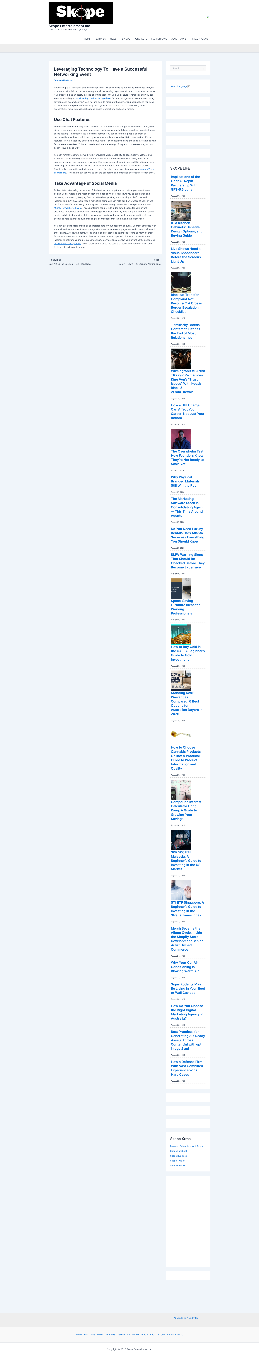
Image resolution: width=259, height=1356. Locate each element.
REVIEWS (110, 1334)
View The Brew (177, 1165)
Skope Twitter (177, 1160)
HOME (79, 1334)
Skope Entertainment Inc (69, 26)
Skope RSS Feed (178, 1155)
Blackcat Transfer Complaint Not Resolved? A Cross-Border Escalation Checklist (186, 303)
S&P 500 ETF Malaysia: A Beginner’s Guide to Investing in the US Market (186, 860)
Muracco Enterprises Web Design (187, 1146)
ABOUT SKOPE (157, 1334)
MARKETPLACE (140, 1334)
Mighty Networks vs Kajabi (67, 208)
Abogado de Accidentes (186, 1318)
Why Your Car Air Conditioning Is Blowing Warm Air (185, 967)
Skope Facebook (179, 1151)
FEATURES (89, 1334)
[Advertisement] (190, 1220)
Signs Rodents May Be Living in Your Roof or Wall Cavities (188, 988)
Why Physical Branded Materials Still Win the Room (185, 481)
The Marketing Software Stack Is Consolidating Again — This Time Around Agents (187, 507)
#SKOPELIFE (123, 1334)
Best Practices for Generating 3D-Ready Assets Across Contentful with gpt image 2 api (188, 1040)
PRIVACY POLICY (176, 1334)
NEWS (100, 1334)
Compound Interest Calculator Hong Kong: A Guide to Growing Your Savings (186, 810)
